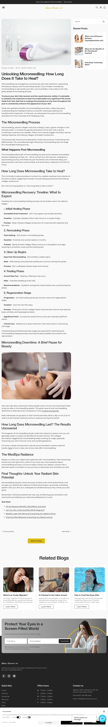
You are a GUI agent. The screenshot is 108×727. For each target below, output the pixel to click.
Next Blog (65, 531)
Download (64, 641)
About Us (5, 699)
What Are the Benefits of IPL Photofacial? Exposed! (94, 51)
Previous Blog (8, 531)
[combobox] (89, 21)
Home (4, 690)
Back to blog (36, 541)
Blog (3, 706)
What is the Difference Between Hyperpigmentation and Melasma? (94, 38)
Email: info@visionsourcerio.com (85, 699)
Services (5, 693)
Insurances (5, 696)
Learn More (10, 607)
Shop (3, 702)
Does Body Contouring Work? (93, 64)
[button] (97, 7)
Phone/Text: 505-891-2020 (82, 695)
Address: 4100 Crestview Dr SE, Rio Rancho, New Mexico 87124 (85, 691)
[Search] (103, 21)
